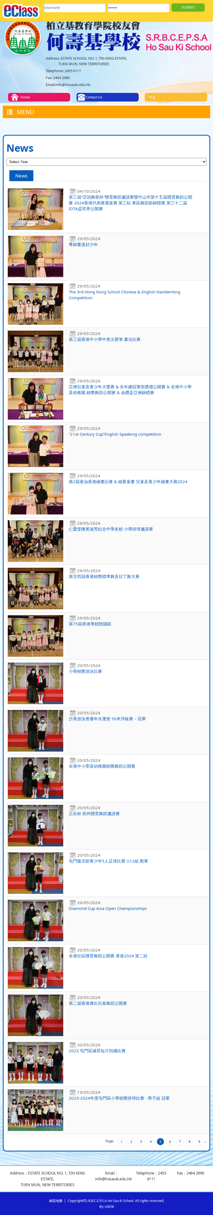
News (21, 176)
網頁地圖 (55, 1200)
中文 (152, 97)
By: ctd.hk (106, 1206)
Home (25, 97)
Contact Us (93, 97)
